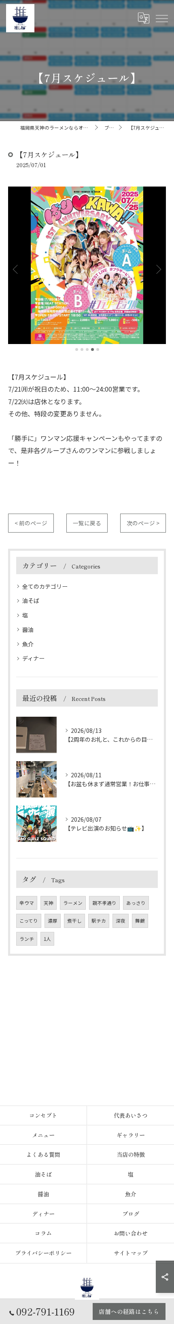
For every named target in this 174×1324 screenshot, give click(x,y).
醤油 (28, 629)
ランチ (26, 939)
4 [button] (92, 349)
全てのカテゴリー (45, 586)
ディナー (33, 658)
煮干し (74, 920)
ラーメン (73, 903)
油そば (30, 600)
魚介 (28, 644)
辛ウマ (26, 903)
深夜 (120, 920)
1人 (47, 939)
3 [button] (87, 349)
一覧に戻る (87, 523)
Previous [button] (16, 269)
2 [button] (82, 349)
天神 (48, 903)
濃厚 (52, 920)
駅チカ (98, 920)
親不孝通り (104, 903)
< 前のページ (31, 523)
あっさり (136, 903)
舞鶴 (140, 920)
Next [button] (158, 269)
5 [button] (97, 349)
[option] (87, 265)
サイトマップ (131, 1253)
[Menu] (161, 18)
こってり (28, 920)
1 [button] (76, 349)
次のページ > (143, 523)
